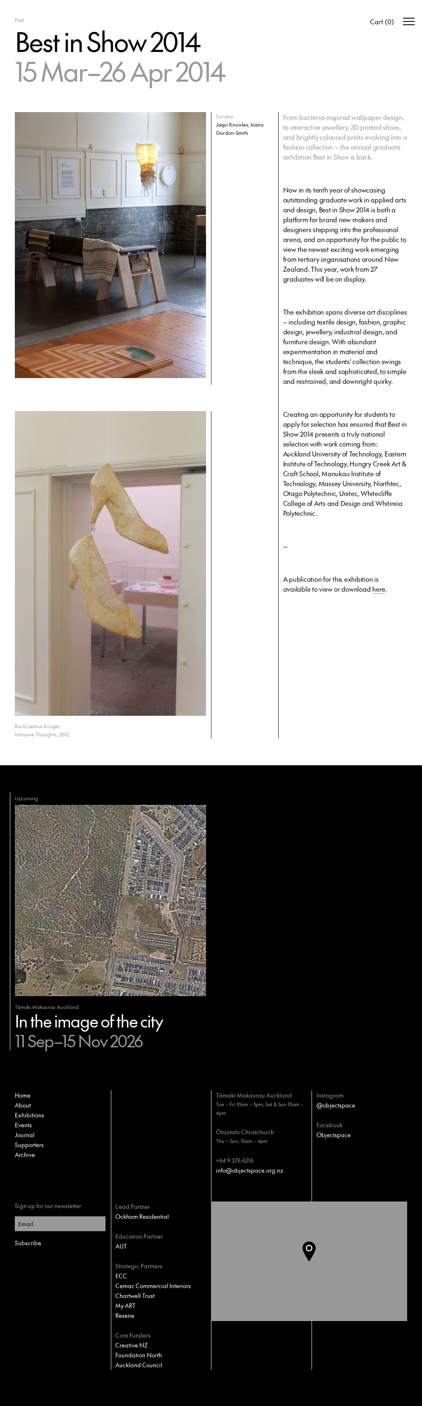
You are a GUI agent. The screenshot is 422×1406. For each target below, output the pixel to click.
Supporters (29, 1144)
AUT (121, 1246)
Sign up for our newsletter (48, 1205)
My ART (125, 1305)
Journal (25, 1135)
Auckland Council (138, 1365)
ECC (121, 1276)
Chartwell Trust (135, 1295)
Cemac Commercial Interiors (153, 1285)
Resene (124, 1315)
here (378, 588)
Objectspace (333, 1135)
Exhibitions (29, 1115)
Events (23, 1125)
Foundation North (138, 1355)
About (23, 1105)
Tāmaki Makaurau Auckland (254, 1095)
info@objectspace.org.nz (249, 1170)
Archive (25, 1154)
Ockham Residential (142, 1216)
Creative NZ (131, 1345)
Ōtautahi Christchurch (245, 1132)
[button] (315, 1261)
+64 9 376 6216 (234, 1160)
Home (22, 1095)
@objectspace (335, 1105)
